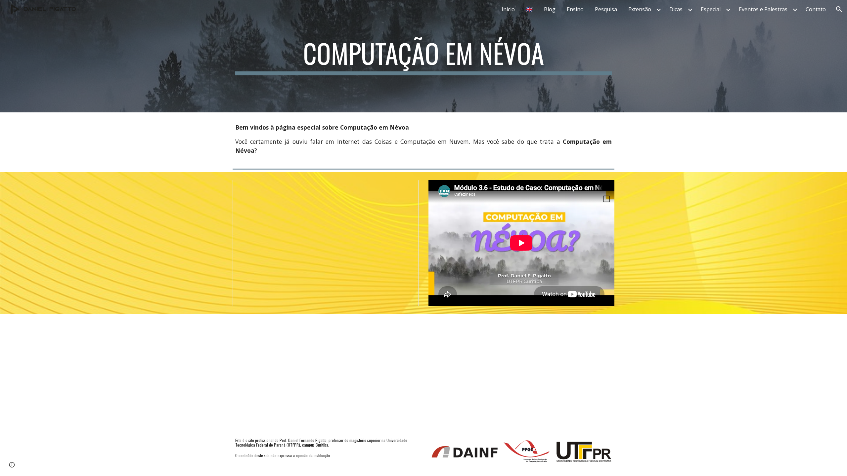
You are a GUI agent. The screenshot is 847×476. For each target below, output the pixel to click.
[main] (423, 56)
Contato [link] (816, 9)
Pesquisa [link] (606, 9)
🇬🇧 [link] (529, 9)
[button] (839, 9)
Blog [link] (550, 9)
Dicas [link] (676, 9)
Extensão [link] (639, 9)
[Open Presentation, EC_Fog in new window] (406, 188)
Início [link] (508, 9)
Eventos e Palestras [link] (763, 9)
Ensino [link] (575, 9)
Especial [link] (711, 9)
